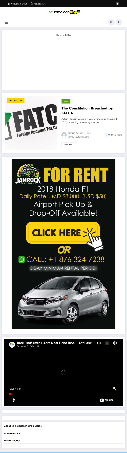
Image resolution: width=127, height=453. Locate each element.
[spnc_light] (119, 22)
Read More (68, 144)
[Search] (111, 22)
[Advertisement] (63, 61)
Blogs (66, 101)
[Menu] (6, 22)
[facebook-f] (117, 3)
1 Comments (116, 135)
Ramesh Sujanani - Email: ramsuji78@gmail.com (79, 135)
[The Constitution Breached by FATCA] (31, 122)
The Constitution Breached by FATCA (87, 111)
